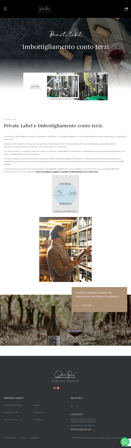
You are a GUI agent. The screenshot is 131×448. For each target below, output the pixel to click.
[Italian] (58, 388)
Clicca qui (86, 305)
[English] (55, 388)
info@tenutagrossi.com (81, 429)
